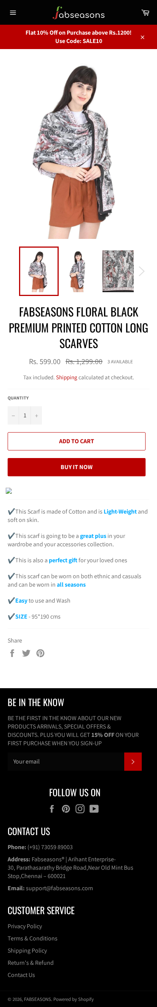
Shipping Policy (27, 951)
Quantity (18, 398)
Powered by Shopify (73, 999)
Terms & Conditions (33, 938)
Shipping (66, 377)
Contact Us (21, 975)
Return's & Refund (31, 963)
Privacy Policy (25, 926)
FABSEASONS (37, 999)
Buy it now (77, 467)
